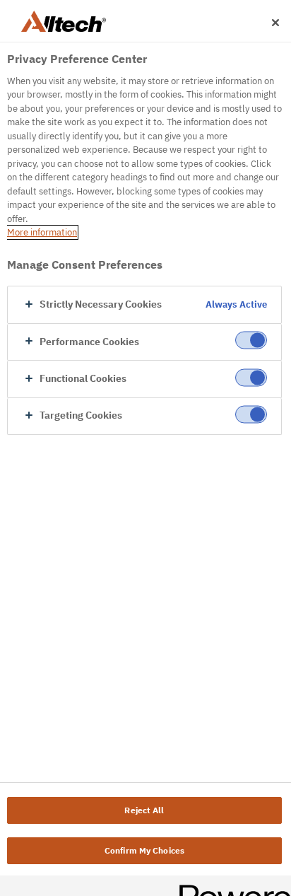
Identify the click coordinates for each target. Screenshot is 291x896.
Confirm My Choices (144, 850)
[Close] (275, 22)
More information (42, 232)
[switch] (251, 340)
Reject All (144, 810)
